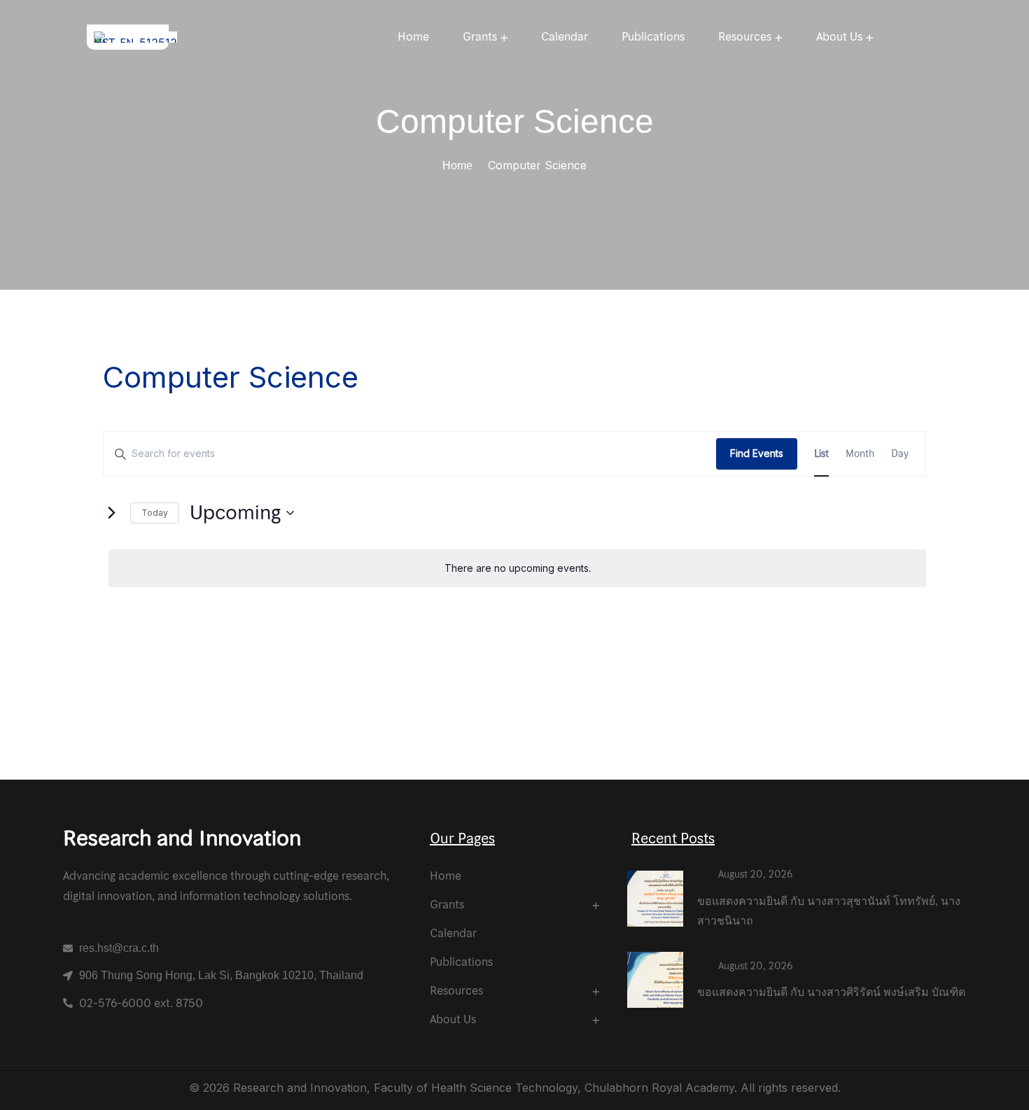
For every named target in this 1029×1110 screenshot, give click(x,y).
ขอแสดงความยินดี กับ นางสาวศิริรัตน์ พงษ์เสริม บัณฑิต (831, 992)
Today (154, 512)
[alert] (517, 568)
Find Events (756, 453)
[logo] (135, 36)
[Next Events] (111, 513)
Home (457, 165)
